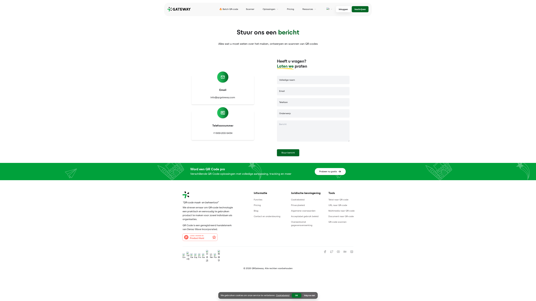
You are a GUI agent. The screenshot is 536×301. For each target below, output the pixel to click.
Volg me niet (309, 295)
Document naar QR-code (341, 216)
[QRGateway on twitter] (331, 251)
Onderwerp (285, 113)
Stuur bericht (288, 152)
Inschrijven (360, 9)
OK (296, 295)
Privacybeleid (298, 205)
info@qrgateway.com (222, 97)
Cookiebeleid (298, 199)
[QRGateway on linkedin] (351, 251)
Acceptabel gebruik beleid (305, 216)
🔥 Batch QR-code (228, 9)
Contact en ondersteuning (267, 216)
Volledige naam (287, 80)
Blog (256, 211)
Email (282, 91)
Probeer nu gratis (328, 171)
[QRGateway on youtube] (338, 251)
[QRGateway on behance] (345, 251)
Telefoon (283, 102)
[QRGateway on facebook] (325, 251)
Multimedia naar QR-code (341, 211)
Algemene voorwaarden (303, 211)
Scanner (250, 9)
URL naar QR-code (337, 205)
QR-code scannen (337, 222)
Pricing (290, 9)
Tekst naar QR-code (338, 199)
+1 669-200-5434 (222, 133)
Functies (258, 199)
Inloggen (343, 9)
